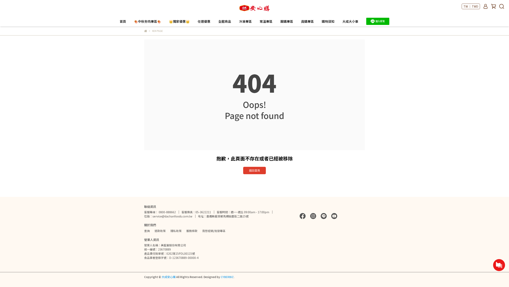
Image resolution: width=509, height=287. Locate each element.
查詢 (147, 231)
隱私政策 (176, 231)
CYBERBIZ (227, 277)
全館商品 (224, 21)
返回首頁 (254, 170)
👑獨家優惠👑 (179, 21)
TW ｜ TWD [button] (470, 6)
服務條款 (191, 231)
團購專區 (286, 21)
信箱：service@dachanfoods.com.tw (168, 216)
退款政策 (160, 231)
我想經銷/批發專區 (213, 231)
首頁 (123, 21)
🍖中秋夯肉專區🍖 (147, 21)
